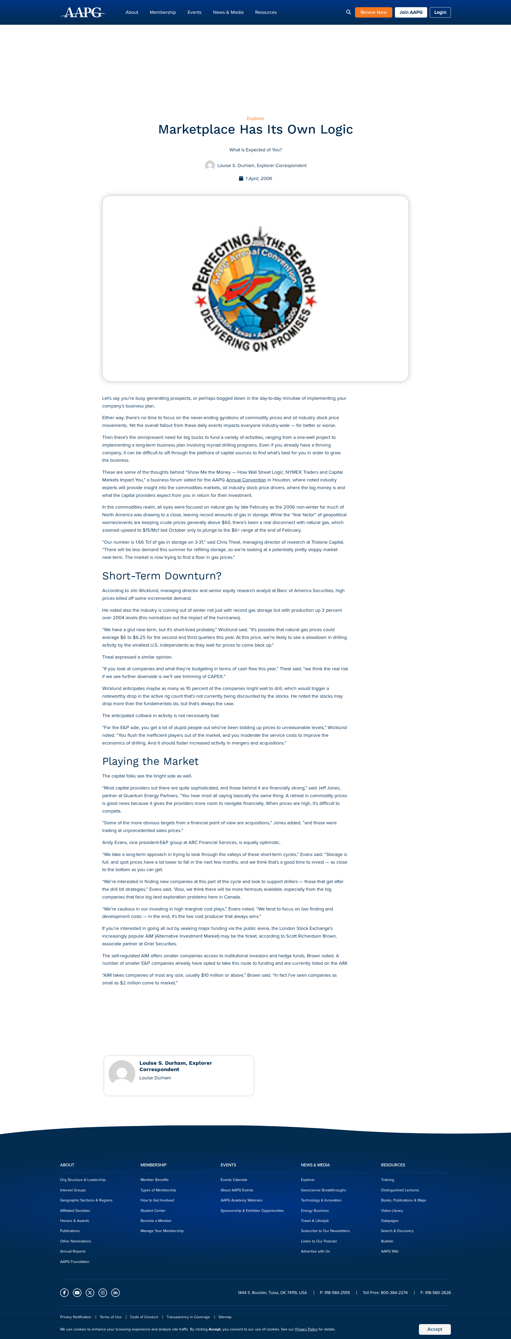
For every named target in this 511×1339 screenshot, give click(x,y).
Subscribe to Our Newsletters (325, 1231)
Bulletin (387, 1241)
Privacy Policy (306, 1329)
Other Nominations (75, 1241)
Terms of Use (111, 1317)
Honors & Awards (74, 1221)
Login (440, 12)
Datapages (390, 1221)
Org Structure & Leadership (83, 1180)
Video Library (392, 1210)
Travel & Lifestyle (315, 1221)
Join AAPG (411, 12)
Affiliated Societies (75, 1210)
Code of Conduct (144, 1317)
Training (387, 1180)
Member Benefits (155, 1180)
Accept (434, 1329)
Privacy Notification (75, 1317)
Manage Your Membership (162, 1231)
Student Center (153, 1210)
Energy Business (315, 1210)
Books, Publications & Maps (403, 1200)
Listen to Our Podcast (319, 1241)
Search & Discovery (397, 1231)
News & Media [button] (228, 12)
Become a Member (156, 1221)
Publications (70, 1231)
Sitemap (225, 1317)
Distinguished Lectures (400, 1190)
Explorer (308, 1180)
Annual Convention (246, 479)
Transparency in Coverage (188, 1317)
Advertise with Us (315, 1251)
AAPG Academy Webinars (242, 1200)
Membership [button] (163, 12)
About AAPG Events (237, 1190)
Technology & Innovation (321, 1200)
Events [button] (194, 12)
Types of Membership (158, 1190)
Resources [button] (266, 12)
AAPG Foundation (74, 1262)
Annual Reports (73, 1251)
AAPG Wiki (389, 1251)
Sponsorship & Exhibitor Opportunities (252, 1210)
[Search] (348, 12)
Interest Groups (73, 1190)
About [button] (132, 12)
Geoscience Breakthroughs (323, 1190)
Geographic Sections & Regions (86, 1200)
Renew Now (374, 12)
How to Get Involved (157, 1200)
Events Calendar (234, 1180)
